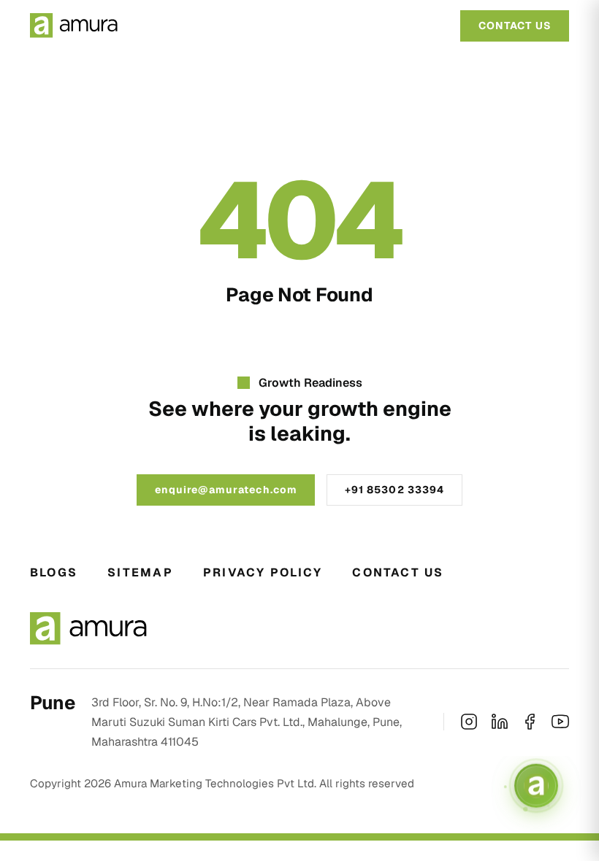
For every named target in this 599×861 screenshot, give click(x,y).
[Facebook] (529, 721)
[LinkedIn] (499, 721)
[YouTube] (560, 721)
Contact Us (397, 572)
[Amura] (74, 25)
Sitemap (140, 572)
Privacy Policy (262, 572)
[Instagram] (469, 721)
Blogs (53, 572)
